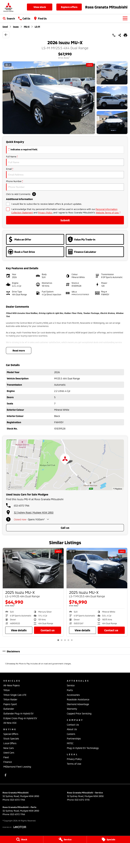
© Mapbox (117, 488)
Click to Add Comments (18, 194)
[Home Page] (8, 7)
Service (71, 685)
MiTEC (70, 743)
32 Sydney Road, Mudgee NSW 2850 (33, 512)
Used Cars (8, 752)
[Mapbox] (15, 487)
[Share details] (120, 35)
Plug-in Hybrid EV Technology (83, 748)
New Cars (8, 748)
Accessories (73, 694)
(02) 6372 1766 (21, 505)
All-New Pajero (11, 685)
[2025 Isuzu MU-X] (33, 568)
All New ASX (9, 722)
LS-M (37, 26)
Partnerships (74, 738)
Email (9, 169)
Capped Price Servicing (79, 713)
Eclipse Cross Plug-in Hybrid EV (20, 718)
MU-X (26, 26)
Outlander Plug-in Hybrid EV (18, 713)
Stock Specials (11, 738)
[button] (65, 97)
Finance (7, 761)
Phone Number (14, 181)
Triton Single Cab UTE (14, 694)
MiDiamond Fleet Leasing (17, 766)
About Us (72, 729)
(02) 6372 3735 (82, 799)
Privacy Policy (45, 212)
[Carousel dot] (58, 640)
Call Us (65, 527)
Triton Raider (10, 699)
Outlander (8, 708)
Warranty (72, 708)
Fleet (6, 757)
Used (5, 26)
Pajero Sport (10, 704)
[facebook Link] (5, 775)
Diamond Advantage (78, 704)
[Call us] (114, 35)
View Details (19, 630)
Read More (19, 350)
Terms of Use (74, 763)
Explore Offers (69, 7)
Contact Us (48, 630)
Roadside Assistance (78, 699)
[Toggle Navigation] (125, 18)
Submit (65, 220)
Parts (70, 690)
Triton (6, 690)
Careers (71, 734)
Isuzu (16, 26)
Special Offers (10, 734)
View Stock (40, 7)
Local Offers (9, 743)
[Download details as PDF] (125, 35)
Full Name (12, 156)
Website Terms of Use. (107, 212)
